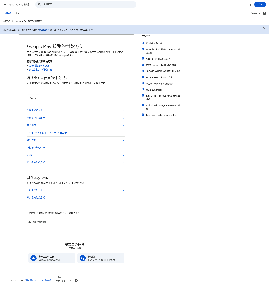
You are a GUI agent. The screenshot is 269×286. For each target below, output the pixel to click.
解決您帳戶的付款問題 (40, 69)
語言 (59, 277)
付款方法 (146, 36)
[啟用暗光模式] (76, 280)
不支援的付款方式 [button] (36, 162)
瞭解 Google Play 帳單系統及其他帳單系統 (163, 98)
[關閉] (263, 28)
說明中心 (8, 13)
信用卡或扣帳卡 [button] (35, 110)
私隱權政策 (28, 280)
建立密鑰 (43, 29)
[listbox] (33, 98)
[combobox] (89, 4)
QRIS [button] (29, 155)
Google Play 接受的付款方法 (159, 77)
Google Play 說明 (19, 4)
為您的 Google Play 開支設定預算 (161, 65)
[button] (5, 4)
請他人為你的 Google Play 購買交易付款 (163, 107)
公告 (18, 13)
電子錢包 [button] (31, 125)
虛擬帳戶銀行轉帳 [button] (36, 147)
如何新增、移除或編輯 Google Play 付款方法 (163, 51)
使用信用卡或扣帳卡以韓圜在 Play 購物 (163, 71)
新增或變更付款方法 (39, 65)
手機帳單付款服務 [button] (36, 118)
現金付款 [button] (31, 140)
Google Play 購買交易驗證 (158, 59)
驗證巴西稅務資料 (154, 89)
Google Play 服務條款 (42, 280)
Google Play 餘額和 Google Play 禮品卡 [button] (47, 132)
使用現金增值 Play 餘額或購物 (159, 83)
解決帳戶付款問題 (154, 43)
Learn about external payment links (162, 115)
